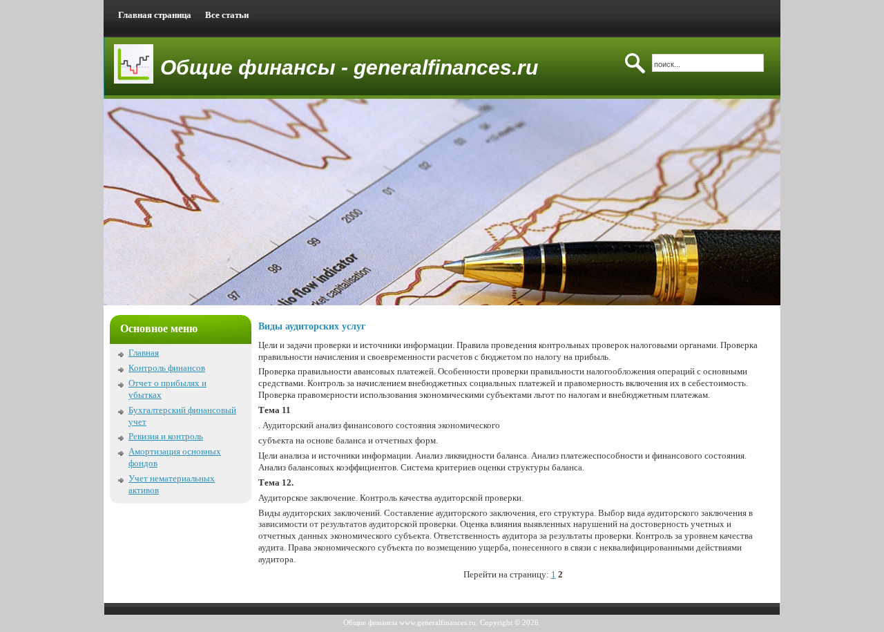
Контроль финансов (166, 368)
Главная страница (154, 15)
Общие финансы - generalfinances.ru (349, 67)
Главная (143, 352)
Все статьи (227, 15)
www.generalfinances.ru (437, 622)
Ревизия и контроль (165, 436)
